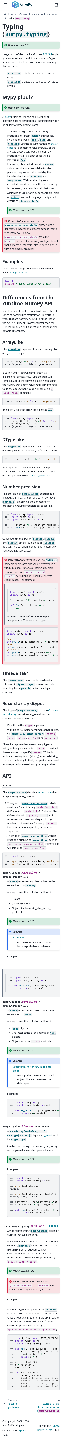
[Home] (5, 14)
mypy (8, 117)
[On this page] (57, 4)
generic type (45, 792)
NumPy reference (19, 14)
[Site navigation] (5, 4)
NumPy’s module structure (44, 14)
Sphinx (22, 1430)
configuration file (18, 272)
